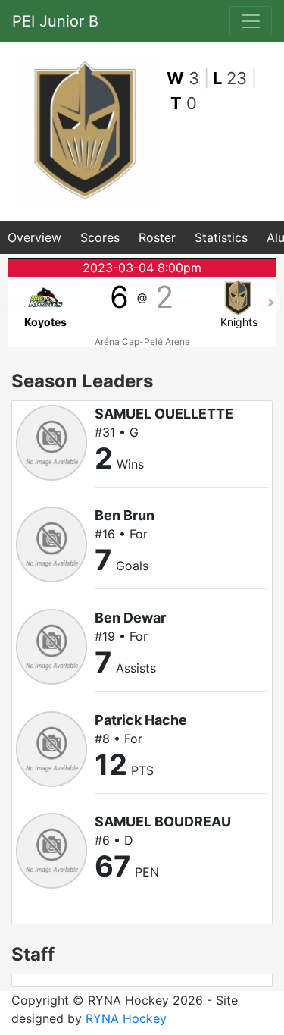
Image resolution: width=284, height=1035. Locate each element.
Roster (157, 237)
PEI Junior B (55, 21)
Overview (34, 237)
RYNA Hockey (126, 1018)
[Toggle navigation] (250, 21)
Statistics (221, 237)
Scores (100, 237)
